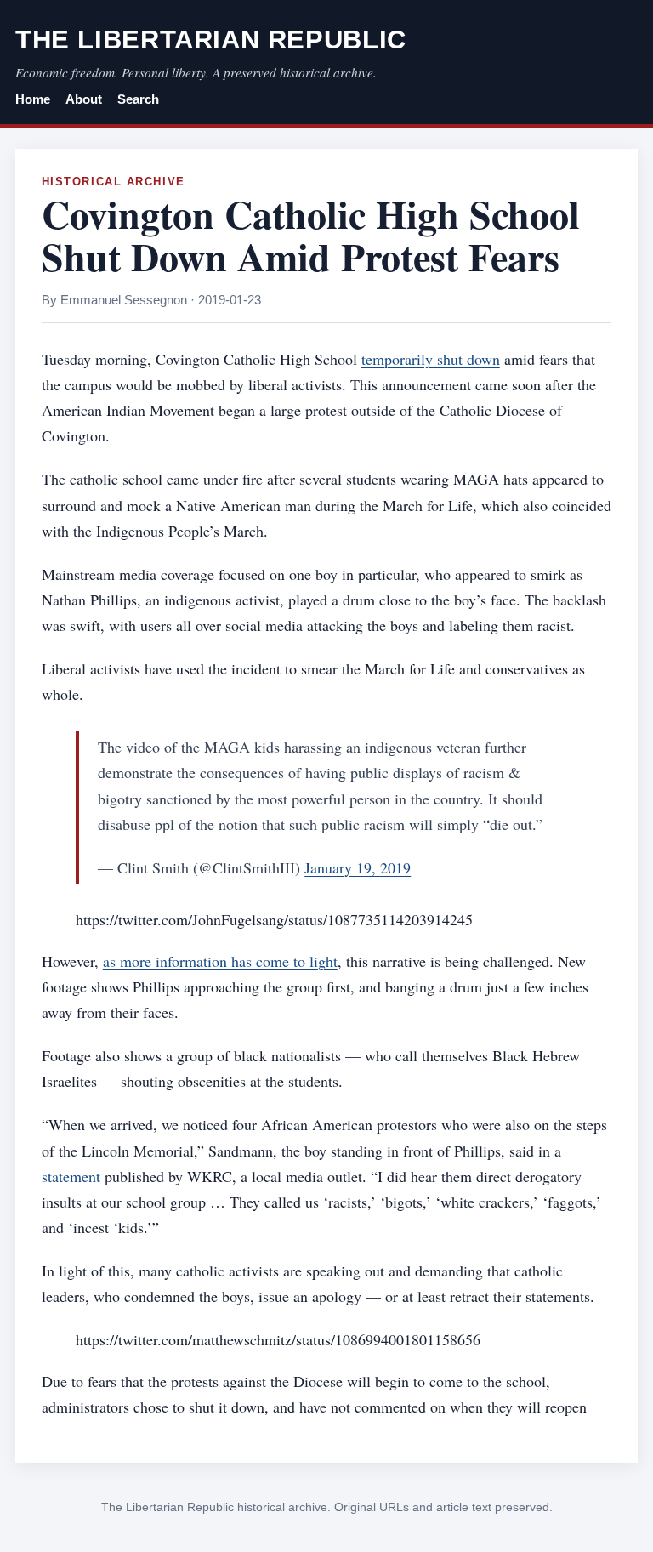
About (83, 99)
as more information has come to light (220, 961)
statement (71, 1176)
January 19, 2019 (357, 867)
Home (32, 99)
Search (138, 99)
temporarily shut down (430, 359)
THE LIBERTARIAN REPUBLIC (210, 39)
